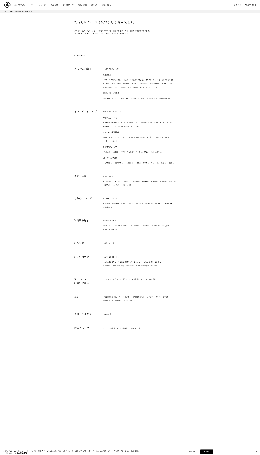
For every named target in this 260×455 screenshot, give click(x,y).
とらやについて (68, 5)
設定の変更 (192, 451)
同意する (206, 451)
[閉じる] (257, 451)
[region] (130, 451)
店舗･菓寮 (54, 5)
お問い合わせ (106, 5)
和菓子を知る (82, 5)
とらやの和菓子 (20, 5)
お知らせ (94, 5)
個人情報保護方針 (22, 453)
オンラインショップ (38, 5)
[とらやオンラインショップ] (7, 5)
